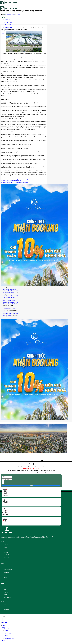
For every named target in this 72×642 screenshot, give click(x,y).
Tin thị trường (7, 19)
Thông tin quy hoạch (8, 636)
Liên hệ (3, 30)
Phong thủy (6, 25)
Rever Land (17, 14)
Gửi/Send (31, 485)
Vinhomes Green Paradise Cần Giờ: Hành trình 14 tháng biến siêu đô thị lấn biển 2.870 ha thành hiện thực (10, 291)
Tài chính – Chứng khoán (9, 638)
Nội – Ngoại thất (7, 24)
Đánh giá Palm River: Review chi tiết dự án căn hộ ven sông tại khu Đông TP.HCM (10, 297)
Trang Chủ (4, 12)
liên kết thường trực (26, 179)
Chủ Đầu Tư (4, 16)
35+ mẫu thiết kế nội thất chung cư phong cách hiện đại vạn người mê (14, 182)
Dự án (3, 624)
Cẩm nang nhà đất (8, 22)
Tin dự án (6, 21)
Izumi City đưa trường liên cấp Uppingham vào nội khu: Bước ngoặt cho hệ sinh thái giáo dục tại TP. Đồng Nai (10, 302)
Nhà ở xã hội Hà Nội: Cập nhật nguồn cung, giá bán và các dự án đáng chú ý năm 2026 (10, 309)
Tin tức (3, 17)
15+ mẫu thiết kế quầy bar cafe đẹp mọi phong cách (11, 180)
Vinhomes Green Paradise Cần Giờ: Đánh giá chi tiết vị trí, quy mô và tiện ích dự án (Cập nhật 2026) (10, 313)
